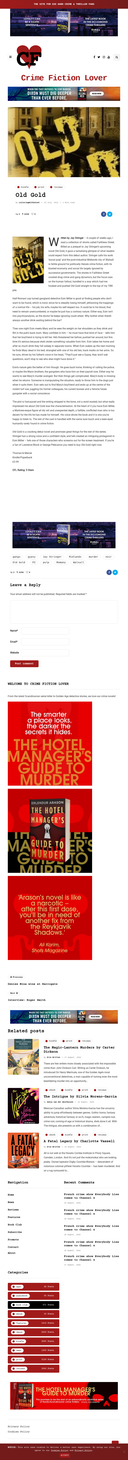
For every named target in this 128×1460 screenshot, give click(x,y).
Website (14, 652)
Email (13, 641)
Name (14, 630)
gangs (16, 557)
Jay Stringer (52, 557)
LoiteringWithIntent (29, 203)
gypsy (32, 557)
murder (93, 557)
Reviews (13, 1209)
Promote (13, 1239)
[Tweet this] (109, 214)
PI (34, 562)
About (12, 1253)
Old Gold (19, 562)
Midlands (75, 557)
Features (14, 1217)
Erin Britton (53, 1057)
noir (109, 557)
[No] (124, 1451)
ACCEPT (65, 1455)
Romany (61, 562)
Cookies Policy (19, 1431)
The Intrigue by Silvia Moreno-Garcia (80, 1097)
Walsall (78, 562)
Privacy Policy (19, 1426)
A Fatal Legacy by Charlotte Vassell (79, 1141)
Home (11, 1194)
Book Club (15, 1224)
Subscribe (15, 1232)
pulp (46, 562)
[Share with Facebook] (103, 214)
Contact (13, 1247)
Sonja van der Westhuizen (60, 1102)
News (11, 1202)
